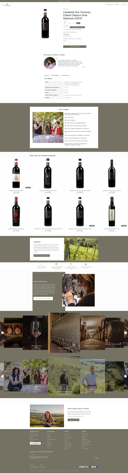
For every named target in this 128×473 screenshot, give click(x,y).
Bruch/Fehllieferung (51, 439)
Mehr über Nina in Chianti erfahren (43, 298)
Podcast (31, 437)
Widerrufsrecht (76, 470)
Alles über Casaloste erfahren (41, 255)
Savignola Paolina (85, 443)
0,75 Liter (66, 27)
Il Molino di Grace (68, 443)
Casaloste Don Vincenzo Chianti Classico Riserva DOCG (80, 228)
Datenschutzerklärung (35, 458)
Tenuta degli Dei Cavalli (86, 444)
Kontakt (48, 444)
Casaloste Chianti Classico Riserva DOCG (48, 190)
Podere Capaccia (85, 435)
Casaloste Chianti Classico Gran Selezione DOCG (80, 190)
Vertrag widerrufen (35, 443)
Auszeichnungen (65, 75)
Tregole (83, 446)
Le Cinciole (67, 448)
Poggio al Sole (85, 439)
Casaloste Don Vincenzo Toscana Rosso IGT (112, 190)
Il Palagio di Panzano (69, 444)
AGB (48, 441)
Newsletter (32, 441)
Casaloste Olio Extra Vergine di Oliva (112, 228)
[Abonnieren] (47, 454)
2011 (70, 23)
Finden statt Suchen (64, 350)
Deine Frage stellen (73, 419)
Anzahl (64, 40)
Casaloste (67, 433)
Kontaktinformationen (58, 470)
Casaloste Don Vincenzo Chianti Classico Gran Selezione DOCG (48, 228)
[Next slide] (125, 332)
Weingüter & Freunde (34, 435)
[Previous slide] (2, 332)
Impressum (49, 446)
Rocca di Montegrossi (86, 441)
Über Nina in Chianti (34, 433)
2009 (78, 23)
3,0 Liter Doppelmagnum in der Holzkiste (73, 29)
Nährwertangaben (55, 75)
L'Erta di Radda (67, 446)
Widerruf (49, 437)
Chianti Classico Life (34, 439)
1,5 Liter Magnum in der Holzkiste (77, 27)
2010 (74, 23)
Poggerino (84, 437)
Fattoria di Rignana (68, 437)
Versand (48, 433)
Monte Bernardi (85, 433)
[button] (2, 5)
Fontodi (66, 439)
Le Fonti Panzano (85, 448)
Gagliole (66, 441)
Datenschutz (49, 443)
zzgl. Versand (70, 36)
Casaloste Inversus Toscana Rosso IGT (16, 228)
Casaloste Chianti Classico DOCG (16, 190)
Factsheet (46, 75)
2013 (65, 23)
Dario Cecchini (67, 435)
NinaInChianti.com (36, 470)
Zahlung (48, 435)
